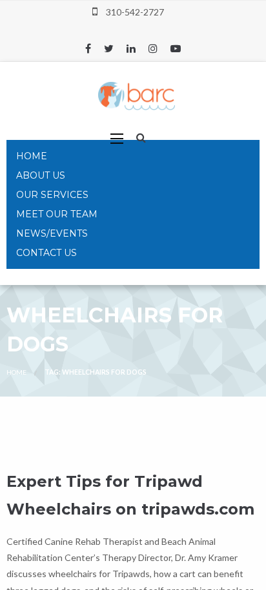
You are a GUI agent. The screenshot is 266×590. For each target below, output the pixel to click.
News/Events (52, 233)
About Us (40, 175)
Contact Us (46, 253)
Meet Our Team (56, 214)
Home (31, 156)
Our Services (52, 195)
